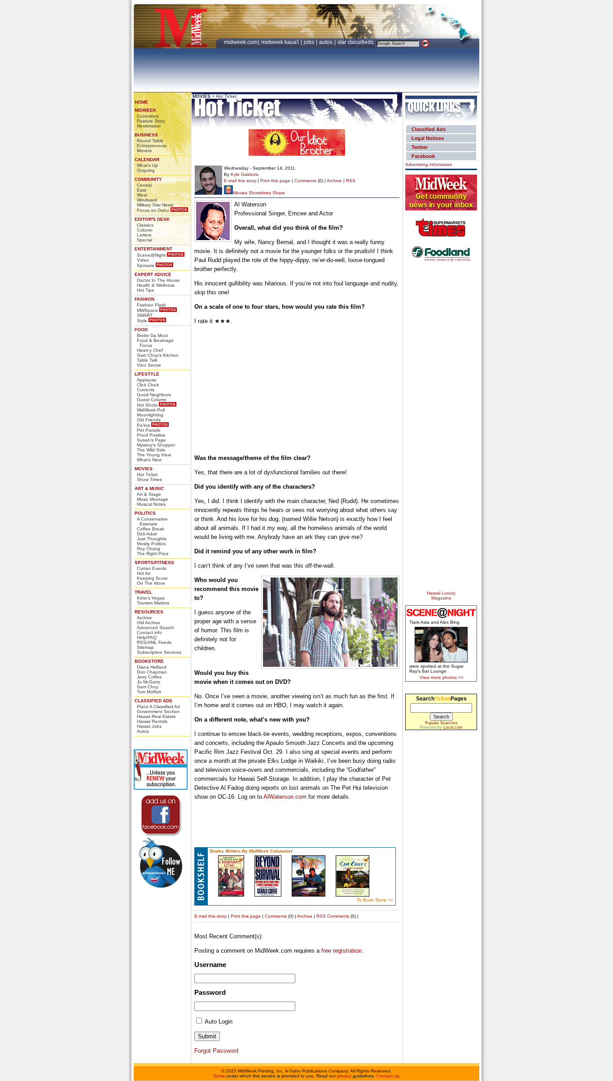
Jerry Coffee (149, 676)
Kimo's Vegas (151, 597)
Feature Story (151, 120)
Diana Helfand (151, 667)
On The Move (151, 583)
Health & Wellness (156, 285)
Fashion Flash (151, 304)
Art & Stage (149, 494)
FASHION (144, 299)
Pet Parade (149, 430)
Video (143, 260)
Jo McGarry (148, 681)
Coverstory (148, 116)
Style (142, 320)
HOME (141, 102)
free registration (341, 950)
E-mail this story (240, 180)
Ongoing (146, 170)
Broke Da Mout (152, 335)
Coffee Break (150, 528)
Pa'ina (143, 425)
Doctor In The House (158, 280)
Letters (144, 234)
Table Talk (147, 360)
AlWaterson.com (284, 796)
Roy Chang (148, 548)
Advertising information (428, 164)
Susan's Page (151, 440)
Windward (147, 199)
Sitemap (145, 647)
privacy (344, 1075)
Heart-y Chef (150, 350)
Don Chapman (152, 672)
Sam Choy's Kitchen (158, 355)
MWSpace (147, 310)
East (141, 190)
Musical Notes (151, 504)
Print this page (275, 180)
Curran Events (151, 568)
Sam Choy (147, 686)
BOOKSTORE (149, 661)
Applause (147, 379)
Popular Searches (441, 723)
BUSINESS (146, 134)
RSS (350, 180)
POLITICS (145, 513)
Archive (144, 617)
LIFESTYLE (147, 374)
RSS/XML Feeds (154, 642)
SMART (145, 315)
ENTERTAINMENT (153, 248)
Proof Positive (151, 435)
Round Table (150, 140)
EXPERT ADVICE (153, 274)
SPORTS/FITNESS (154, 562)
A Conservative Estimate (152, 521)
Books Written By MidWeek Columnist (251, 851)
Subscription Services (159, 652)
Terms (219, 1075)
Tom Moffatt (149, 691)
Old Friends (149, 419)
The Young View (154, 454)
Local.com (453, 727)
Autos (143, 731)
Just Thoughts (151, 538)
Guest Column (151, 399)
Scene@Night (151, 255)
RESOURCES (149, 611)
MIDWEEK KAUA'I (280, 42)
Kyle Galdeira (244, 174)
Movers (144, 150)
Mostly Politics (151, 543)
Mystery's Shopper (156, 444)
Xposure (145, 265)
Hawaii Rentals (152, 721)
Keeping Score (152, 578)
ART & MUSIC (149, 488)
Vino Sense (149, 365)
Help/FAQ (147, 637)
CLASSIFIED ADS (153, 700)
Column (145, 230)
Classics (145, 225)
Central (144, 185)
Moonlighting (150, 414)
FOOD (141, 329)
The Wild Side (151, 449)
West (142, 195)
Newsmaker (149, 125)
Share (278, 192)
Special (144, 239)
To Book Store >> (375, 899)
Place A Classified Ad (158, 706)
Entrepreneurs (151, 145)
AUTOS (326, 42)
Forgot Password (216, 1050)
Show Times (149, 479)
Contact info (149, 632)
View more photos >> (442, 677)
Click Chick (148, 384)
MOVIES (144, 468)
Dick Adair (147, 533)
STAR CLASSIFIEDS (356, 42)
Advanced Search (155, 627)
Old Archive (148, 622)
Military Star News (155, 204)
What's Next (149, 459)
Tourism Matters (153, 602)
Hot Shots (147, 405)
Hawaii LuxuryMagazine (441, 595)
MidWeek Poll (151, 409)
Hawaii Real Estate (156, 716)
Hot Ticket (147, 474)
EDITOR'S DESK (152, 219)
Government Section (158, 711)
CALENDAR (147, 159)
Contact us (388, 1075)
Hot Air (143, 573)
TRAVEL (143, 592)
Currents (145, 389)
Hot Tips (145, 290)
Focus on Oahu (153, 210)
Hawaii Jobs (149, 726)
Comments (305, 180)
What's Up (147, 165)
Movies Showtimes (252, 192)
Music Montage (152, 499)
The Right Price (153, 553)
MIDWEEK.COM (241, 42)
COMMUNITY (148, 179)
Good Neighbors (154, 394)
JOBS (309, 42)
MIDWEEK (145, 110)
